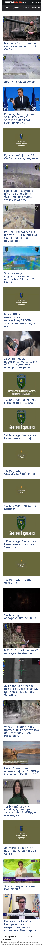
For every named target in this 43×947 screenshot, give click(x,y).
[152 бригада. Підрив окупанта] (21, 564)
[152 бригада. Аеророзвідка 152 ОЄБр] (21, 600)
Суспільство (36, 8)
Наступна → (8, 940)
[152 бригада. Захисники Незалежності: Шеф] (21, 420)
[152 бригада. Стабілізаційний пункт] (21, 455)
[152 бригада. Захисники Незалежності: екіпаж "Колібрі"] (21, 526)
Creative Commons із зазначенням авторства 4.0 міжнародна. (21, 944)
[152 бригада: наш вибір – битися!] (21, 491)
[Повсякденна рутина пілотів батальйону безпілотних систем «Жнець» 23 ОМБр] (21, 175)
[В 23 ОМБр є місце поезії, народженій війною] (21, 635)
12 (28, 937)
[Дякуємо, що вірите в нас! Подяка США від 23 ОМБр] (21, 832)
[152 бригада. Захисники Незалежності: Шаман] (21, 384)
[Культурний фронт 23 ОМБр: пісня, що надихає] (21, 140)
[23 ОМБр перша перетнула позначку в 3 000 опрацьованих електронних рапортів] (21, 343)
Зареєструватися (35, 2)
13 (31, 937)
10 (22, 937)
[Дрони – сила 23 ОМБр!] (21, 66)
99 (36, 937)
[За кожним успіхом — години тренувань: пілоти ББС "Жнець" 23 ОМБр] (21, 258)
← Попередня (8, 937)
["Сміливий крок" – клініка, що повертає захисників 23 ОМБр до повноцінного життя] (21, 791)
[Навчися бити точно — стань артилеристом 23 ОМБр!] (21, 28)
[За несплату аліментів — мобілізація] (21, 871)
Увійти (24, 2)
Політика (26, 8)
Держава (16, 8)
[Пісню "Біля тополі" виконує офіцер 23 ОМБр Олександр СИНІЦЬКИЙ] (21, 753)
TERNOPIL (13, 2)
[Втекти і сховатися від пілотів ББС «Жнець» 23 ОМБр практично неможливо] (21, 216)
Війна (8, 8)
